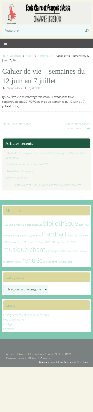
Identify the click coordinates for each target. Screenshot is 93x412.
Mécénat (32, 358)
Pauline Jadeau (14, 88)
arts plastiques (34, 224)
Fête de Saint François (19, 171)
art (24, 224)
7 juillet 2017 (35, 88)
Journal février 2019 (19, 242)
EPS (24, 235)
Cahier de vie (45, 55)
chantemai (8, 235)
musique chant (24, 249)
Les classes (15, 55)
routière (47, 261)
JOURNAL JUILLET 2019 (63, 242)
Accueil (9, 354)
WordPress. (83, 362)
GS (28, 235)
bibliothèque (60, 223)
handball (54, 234)
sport (69, 261)
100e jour (8, 224)
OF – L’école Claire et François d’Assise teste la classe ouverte (43, 185)
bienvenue (84, 224)
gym (32, 235)
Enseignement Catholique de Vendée (26, 315)
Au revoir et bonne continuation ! (78, 126)
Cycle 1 (30, 55)
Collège (7, 324)
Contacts (45, 358)
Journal (70, 235)
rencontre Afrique (12, 261)
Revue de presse (15, 358)
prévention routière (77, 250)
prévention (60, 250)
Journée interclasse (19, 124)
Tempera (69, 362)
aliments (18, 224)
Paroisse (8, 329)
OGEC (68, 354)
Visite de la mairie (16, 178)
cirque (18, 235)
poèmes (50, 250)
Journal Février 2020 (40, 242)
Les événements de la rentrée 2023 (26, 164)
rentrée (32, 260)
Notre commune (13, 319)
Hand (38, 235)
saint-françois (59, 261)
